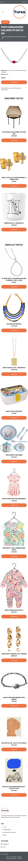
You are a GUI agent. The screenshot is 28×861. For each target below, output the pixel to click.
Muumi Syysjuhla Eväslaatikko (14, 411)
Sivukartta (19, 858)
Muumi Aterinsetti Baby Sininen (14, 455)
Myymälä (5, 22)
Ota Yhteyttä (13, 857)
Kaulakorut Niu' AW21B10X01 (14, 324)
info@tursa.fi (24, 1)
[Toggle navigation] (2, 12)
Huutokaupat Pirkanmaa (9, 832)
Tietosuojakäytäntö (11, 858)
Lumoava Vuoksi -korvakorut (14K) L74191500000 (14, 654)
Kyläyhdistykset (7, 829)
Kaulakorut (3, 72)
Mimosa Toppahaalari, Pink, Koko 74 (14, 610)
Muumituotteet (22, 70)
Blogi (4, 835)
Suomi (3, 1)
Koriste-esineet (14, 70)
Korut (8, 70)
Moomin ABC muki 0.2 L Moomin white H (14, 223)
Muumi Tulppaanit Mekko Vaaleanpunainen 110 (14, 498)
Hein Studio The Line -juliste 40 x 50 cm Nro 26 (14, 743)
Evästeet (19, 857)
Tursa (4, 827)
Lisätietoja (14, 82)
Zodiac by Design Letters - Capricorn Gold (14, 367)
